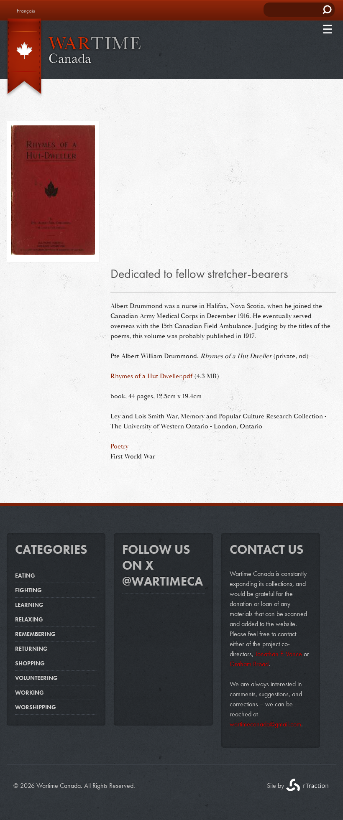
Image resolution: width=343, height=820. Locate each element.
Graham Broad (249, 664)
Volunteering (36, 678)
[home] (71, 58)
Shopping (30, 663)
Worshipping (35, 707)
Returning (31, 648)
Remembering (35, 634)
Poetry (119, 446)
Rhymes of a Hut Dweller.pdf (151, 376)
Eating (25, 575)
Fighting (28, 590)
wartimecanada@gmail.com (265, 724)
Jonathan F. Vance (277, 653)
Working (29, 692)
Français (26, 10)
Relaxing (29, 619)
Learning (29, 605)
